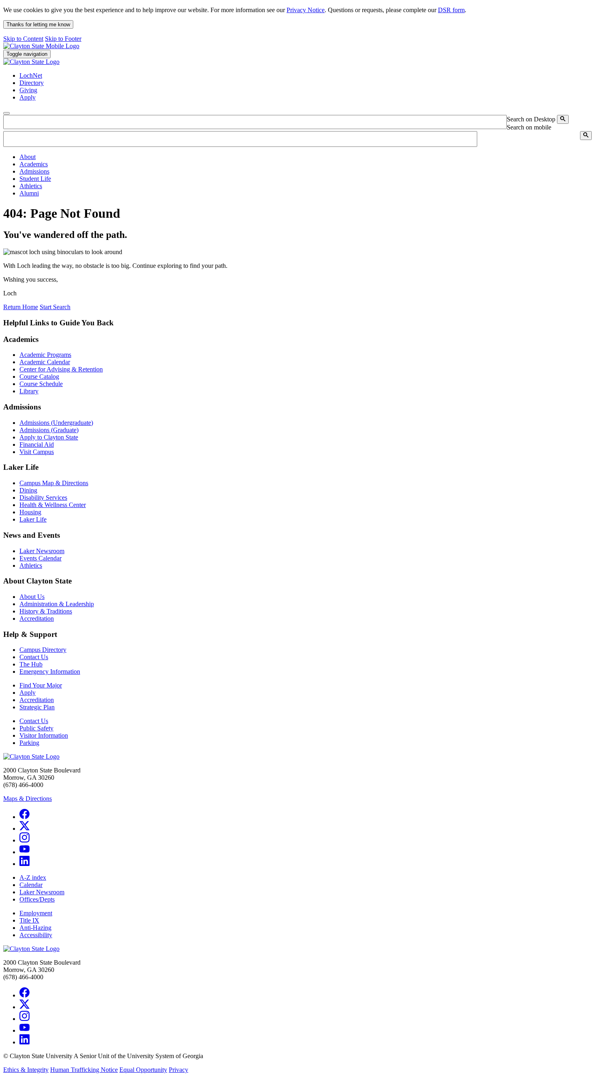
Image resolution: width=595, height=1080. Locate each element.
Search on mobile (529, 127)
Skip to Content (23, 38)
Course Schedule (41, 383)
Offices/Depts (37, 899)
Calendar (30, 884)
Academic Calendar (44, 362)
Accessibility (35, 934)
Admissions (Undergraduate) (56, 422)
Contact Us (33, 657)
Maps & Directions (27, 798)
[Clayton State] (41, 45)
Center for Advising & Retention (61, 369)
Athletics (30, 565)
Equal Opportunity (143, 1069)
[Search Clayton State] (563, 119)
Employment (35, 913)
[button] (27, 156)
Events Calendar (40, 558)
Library (28, 391)
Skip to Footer (63, 38)
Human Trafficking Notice (84, 1069)
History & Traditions (45, 611)
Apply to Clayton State (48, 437)
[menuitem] (305, 157)
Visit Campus (36, 451)
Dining (28, 490)
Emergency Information (49, 671)
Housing (30, 512)
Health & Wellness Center (52, 504)
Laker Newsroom (41, 550)
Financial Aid (36, 444)
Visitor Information (43, 735)
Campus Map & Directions (53, 483)
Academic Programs (45, 354)
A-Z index (32, 877)
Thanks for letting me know (38, 24)
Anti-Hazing (35, 927)
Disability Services (43, 497)
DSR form (451, 9)
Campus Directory (42, 649)
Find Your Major (40, 685)
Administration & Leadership (56, 603)
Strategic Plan (37, 707)
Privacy (178, 1069)
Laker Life (33, 519)
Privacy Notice (306, 9)
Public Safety (36, 728)
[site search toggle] (6, 113)
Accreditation (36, 618)
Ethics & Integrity (26, 1069)
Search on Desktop (531, 119)
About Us (32, 596)
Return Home (20, 306)
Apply (27, 692)
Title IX (29, 920)
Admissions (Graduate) (49, 429)
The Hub (30, 664)
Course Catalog (39, 376)
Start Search (55, 306)
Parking (29, 742)
